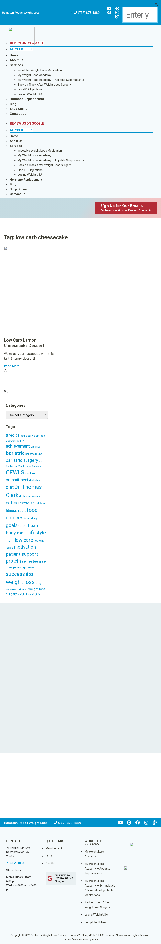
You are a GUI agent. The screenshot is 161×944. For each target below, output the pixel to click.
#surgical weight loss (32, 435)
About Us (16, 60)
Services (16, 65)
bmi (41, 461)
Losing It (10, 541)
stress (31, 568)
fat (37, 503)
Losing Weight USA (30, 94)
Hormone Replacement (27, 99)
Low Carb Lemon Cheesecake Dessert (24, 343)
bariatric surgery (22, 460)
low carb (24, 540)
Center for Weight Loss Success (24, 466)
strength (21, 567)
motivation (25, 547)
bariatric (15, 453)
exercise (27, 503)
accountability (15, 440)
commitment (17, 480)
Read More (11, 366)
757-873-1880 (15, 863)
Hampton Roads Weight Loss (21, 12)
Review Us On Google (27, 123)
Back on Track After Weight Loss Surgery (44, 84)
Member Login (21, 49)
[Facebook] (109, 13)
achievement (18, 446)
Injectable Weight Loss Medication (40, 70)
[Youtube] (109, 9)
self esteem (31, 561)
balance (36, 446)
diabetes (34, 480)
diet (10, 487)
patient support (22, 554)
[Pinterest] (117, 9)
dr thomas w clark (29, 496)
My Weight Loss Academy (34, 75)
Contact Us (18, 114)
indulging (22, 526)
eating (12, 502)
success (15, 574)
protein (13, 561)
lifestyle (37, 533)
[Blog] (117, 17)
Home (14, 55)
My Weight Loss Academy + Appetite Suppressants (51, 80)
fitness (11, 510)
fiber (43, 503)
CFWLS (15, 472)
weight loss (20, 582)
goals (12, 525)
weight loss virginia (29, 594)
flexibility (22, 511)
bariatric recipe (33, 454)
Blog (13, 104)
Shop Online (18, 109)
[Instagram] (117, 13)
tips (30, 574)
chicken (30, 473)
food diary (30, 518)
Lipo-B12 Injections (30, 89)
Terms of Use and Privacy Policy (80, 939)
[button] (140, 4)
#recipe (13, 435)
